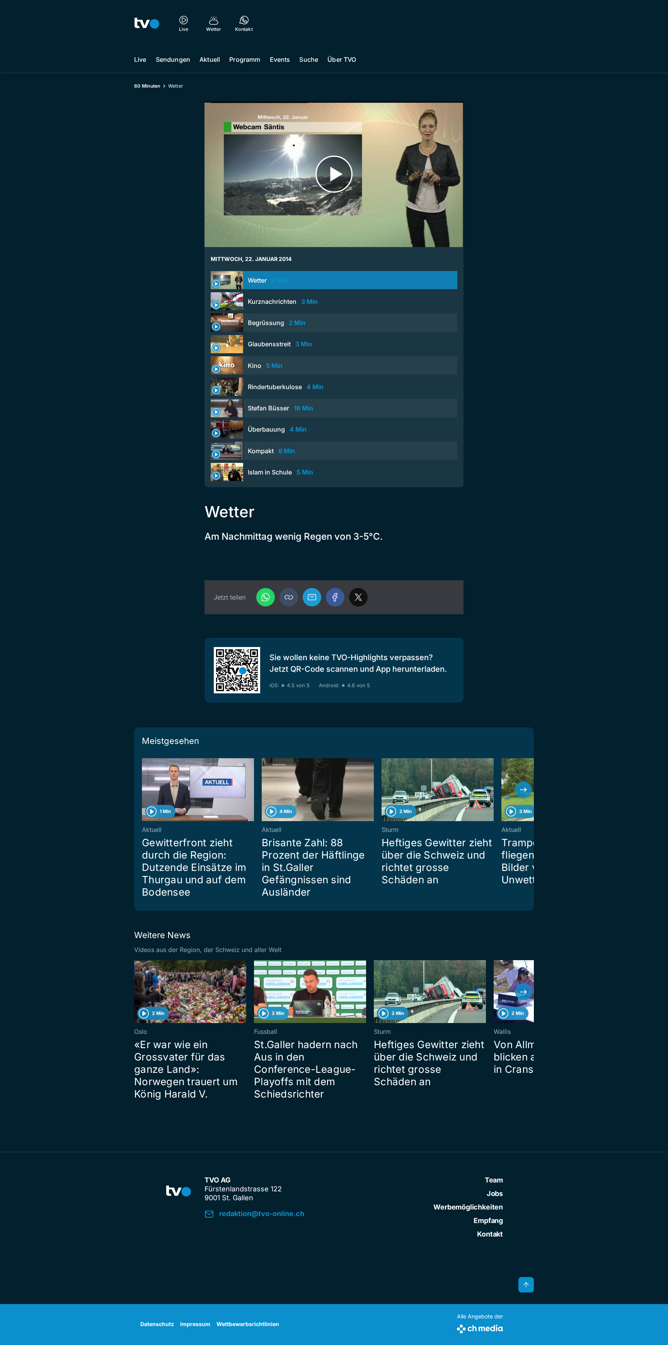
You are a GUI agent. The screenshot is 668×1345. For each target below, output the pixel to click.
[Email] (312, 597)
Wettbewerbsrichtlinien (247, 1324)
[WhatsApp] (265, 597)
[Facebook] (335, 597)
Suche (308, 59)
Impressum (195, 1324)
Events (280, 59)
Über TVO (341, 59)
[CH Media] (480, 1327)
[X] (358, 597)
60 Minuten (147, 86)
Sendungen (173, 59)
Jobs (495, 1193)
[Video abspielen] (334, 174)
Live (140, 59)
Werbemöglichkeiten (468, 1207)
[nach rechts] (523, 789)
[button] (288, 597)
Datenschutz (157, 1324)
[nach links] (144, 789)
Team (494, 1180)
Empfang (488, 1220)
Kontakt (490, 1234)
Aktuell (209, 59)
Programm (244, 59)
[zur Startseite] (147, 23)
